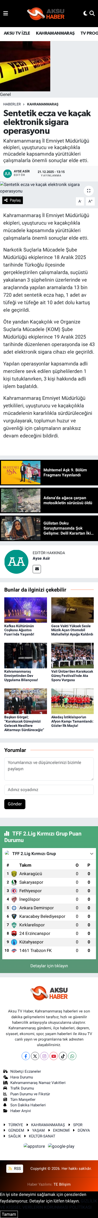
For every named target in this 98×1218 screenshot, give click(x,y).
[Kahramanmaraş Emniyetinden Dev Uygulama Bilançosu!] (25, 655)
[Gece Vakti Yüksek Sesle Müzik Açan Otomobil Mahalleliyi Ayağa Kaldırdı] (72, 609)
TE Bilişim (62, 1184)
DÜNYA (84, 1130)
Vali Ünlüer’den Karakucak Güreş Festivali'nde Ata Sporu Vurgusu (72, 675)
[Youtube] (54, 1056)
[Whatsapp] (72, 1056)
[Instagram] (44, 1056)
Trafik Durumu (22, 1088)
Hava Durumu (21, 1077)
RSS (17, 1168)
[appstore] (35, 1146)
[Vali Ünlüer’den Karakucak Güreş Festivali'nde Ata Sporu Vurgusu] (72, 655)
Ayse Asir (41, 558)
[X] (35, 1056)
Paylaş (15, 200)
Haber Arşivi (20, 1111)
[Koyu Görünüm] (85, 13)
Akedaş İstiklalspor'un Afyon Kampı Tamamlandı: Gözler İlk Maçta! (72, 721)
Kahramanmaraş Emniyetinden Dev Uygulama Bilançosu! (21, 675)
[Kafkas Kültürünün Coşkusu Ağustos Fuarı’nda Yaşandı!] (25, 609)
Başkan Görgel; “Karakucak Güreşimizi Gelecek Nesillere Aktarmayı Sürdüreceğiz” (24, 723)
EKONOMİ (61, 1130)
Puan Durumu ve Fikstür (30, 1094)
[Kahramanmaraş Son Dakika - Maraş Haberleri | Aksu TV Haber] (46, 13)
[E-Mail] (37, 569)
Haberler (12, 104)
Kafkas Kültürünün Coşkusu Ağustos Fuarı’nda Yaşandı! (19, 630)
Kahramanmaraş (43, 104)
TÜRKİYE (15, 1125)
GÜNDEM (16, 1130)
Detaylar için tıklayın (49, 965)
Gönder (15, 803)
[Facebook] (26, 1056)
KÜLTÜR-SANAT (42, 1136)
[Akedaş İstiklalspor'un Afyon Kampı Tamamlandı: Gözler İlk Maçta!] (72, 700)
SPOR (77, 1125)
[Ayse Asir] (16, 561)
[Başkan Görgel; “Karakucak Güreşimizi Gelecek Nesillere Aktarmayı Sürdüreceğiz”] (25, 700)
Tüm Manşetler (22, 1099)
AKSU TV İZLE (17, 33)
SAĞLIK (14, 1136)
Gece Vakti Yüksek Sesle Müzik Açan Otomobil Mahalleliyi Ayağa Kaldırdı (72, 630)
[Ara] (92, 13)
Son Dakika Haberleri (28, 1105)
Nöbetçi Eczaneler (25, 1071)
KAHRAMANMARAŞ (55, 33)
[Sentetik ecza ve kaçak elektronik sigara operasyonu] (49, 187)
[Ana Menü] (5, 13)
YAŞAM (38, 1130)
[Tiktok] (63, 1056)
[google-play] (61, 1146)
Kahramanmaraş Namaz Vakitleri (38, 1082)
